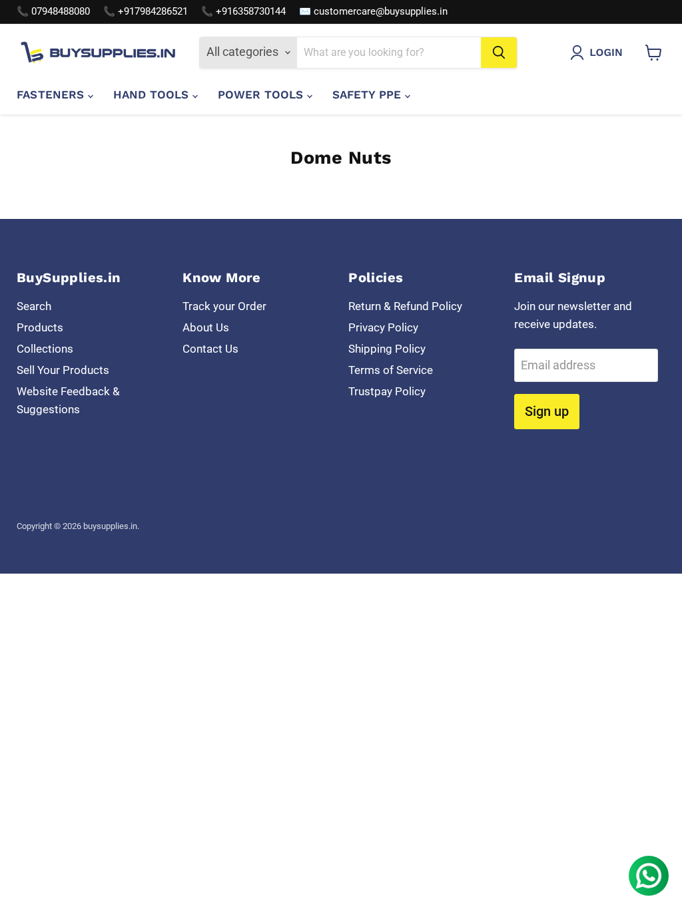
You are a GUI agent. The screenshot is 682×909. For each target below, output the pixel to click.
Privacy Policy (383, 327)
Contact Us (210, 348)
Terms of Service (390, 370)
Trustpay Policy (387, 391)
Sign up (547, 411)
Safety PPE (368, 94)
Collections (45, 348)
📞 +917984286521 (145, 11)
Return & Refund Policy (405, 306)
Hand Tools (152, 94)
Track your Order (224, 306)
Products (40, 327)
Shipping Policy (387, 348)
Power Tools (262, 94)
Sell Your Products (63, 370)
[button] (599, 53)
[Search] (499, 52)
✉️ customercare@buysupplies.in (373, 11)
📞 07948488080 (53, 11)
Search (34, 306)
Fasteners (52, 94)
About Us (205, 327)
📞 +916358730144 (243, 11)
